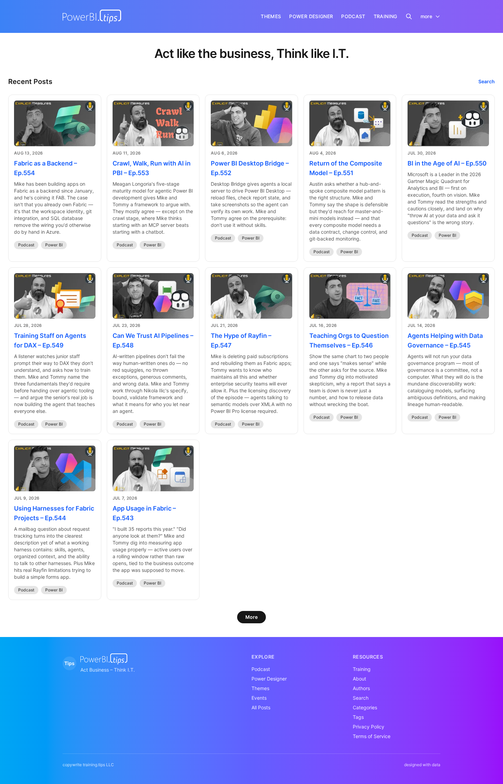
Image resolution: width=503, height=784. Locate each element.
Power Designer (269, 679)
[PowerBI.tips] (92, 16)
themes (271, 16)
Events (259, 698)
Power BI (54, 244)
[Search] (408, 16)
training (385, 16)
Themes (260, 688)
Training (362, 669)
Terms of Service (371, 736)
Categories (365, 707)
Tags (358, 717)
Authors (361, 688)
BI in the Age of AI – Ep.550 (447, 163)
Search (486, 81)
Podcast (26, 244)
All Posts (261, 707)
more (426, 16)
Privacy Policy (368, 727)
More (251, 617)
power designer (311, 16)
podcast (353, 16)
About (359, 679)
